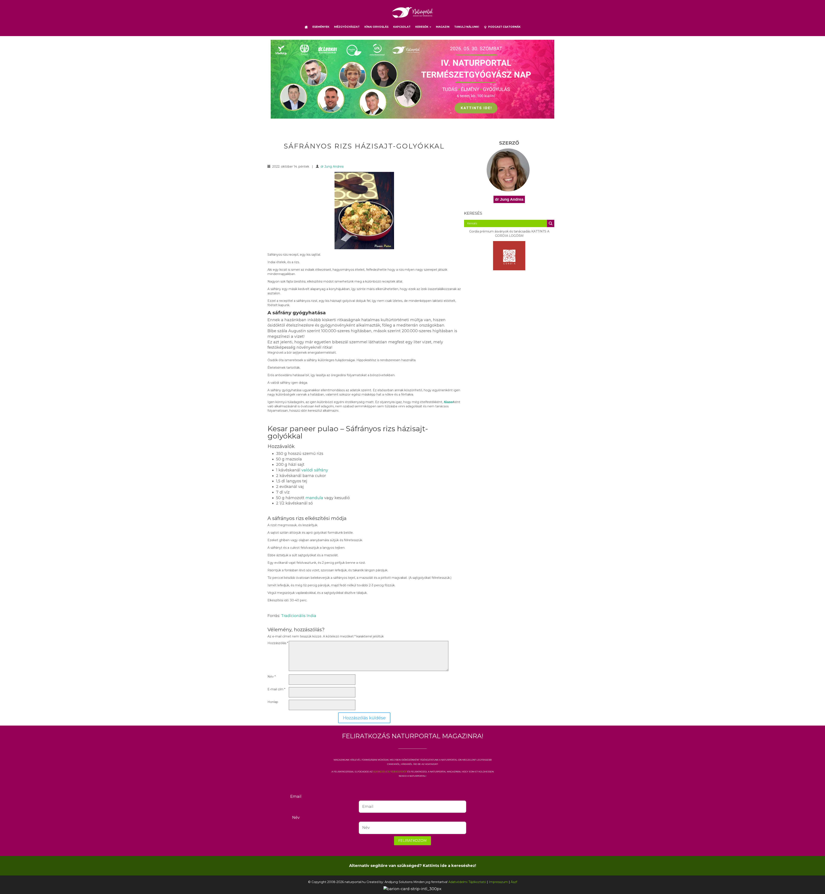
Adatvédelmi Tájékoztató (467, 882)
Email (295, 796)
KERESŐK (422, 26)
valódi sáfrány (314, 470)
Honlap (272, 702)
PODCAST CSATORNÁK (504, 26)
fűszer (448, 402)
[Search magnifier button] (550, 223)
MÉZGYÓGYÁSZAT (347, 26)
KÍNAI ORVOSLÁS (376, 26)
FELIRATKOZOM (412, 841)
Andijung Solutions (398, 882)
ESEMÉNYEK (320, 26)
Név (271, 677)
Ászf (514, 882)
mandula (314, 497)
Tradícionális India (298, 615)
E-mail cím (276, 689)
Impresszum (498, 882)
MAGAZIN (442, 26)
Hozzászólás (277, 643)
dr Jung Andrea (332, 166)
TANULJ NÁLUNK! (466, 26)
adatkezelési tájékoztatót (390, 771)
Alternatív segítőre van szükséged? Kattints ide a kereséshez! (412, 865)
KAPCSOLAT (402, 26)
